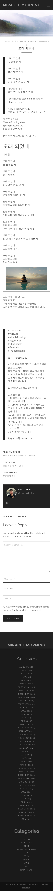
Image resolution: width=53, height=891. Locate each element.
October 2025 (26, 701)
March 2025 (26, 724)
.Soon (26, 839)
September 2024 (26, 745)
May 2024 (26, 758)
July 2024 (26, 751)
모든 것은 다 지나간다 (13, 466)
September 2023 (26, 785)
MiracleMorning (26, 849)
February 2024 (26, 768)
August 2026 (26, 667)
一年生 (26, 859)
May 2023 (26, 799)
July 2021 (26, 819)
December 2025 (26, 694)
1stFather (26, 843)
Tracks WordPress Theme (19, 884)
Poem (26, 856)
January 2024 (26, 772)
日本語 (26, 863)
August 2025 (26, 707)
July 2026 (26, 670)
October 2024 (26, 741)
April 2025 (26, 721)
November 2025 (26, 697)
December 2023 (26, 775)
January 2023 (26, 812)
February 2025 (26, 728)
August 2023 (26, 789)
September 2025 (26, 704)
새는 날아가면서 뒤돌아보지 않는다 (19, 455)
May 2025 (26, 718)
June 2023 (26, 795)
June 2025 (26, 714)
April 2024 (26, 761)
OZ (26, 853)
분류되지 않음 (9, 476)
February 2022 (26, 816)
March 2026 (26, 684)
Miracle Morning (22, 5)
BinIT (26, 846)
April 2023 (26, 802)
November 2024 (26, 738)
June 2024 (26, 755)
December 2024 (26, 735)
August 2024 (26, 748)
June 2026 (26, 674)
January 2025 (26, 731)
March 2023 (26, 805)
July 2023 (26, 792)
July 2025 (26, 711)
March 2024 (26, 765)
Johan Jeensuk (28, 41)
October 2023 (26, 782)
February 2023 (26, 809)
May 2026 (26, 677)
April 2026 (26, 680)
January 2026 (26, 691)
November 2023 (26, 778)
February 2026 (26, 687)
